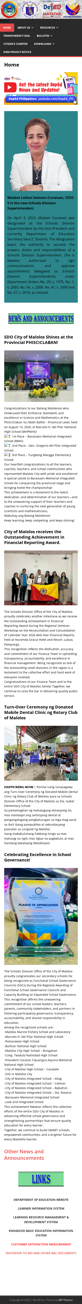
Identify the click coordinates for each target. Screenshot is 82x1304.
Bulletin (43, 36)
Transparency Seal (16, 36)
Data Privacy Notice (17, 52)
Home (7, 27)
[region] (41, 88)
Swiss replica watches (22, 334)
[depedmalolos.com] (41, 16)
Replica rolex (42, 302)
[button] (4, 21)
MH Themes (65, 1300)
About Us (23, 27)
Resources (47, 27)
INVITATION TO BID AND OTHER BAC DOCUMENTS (41, 1253)
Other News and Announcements (24, 1154)
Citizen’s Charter (15, 44)
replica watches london (58, 320)
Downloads (42, 44)
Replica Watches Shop (55, 334)
